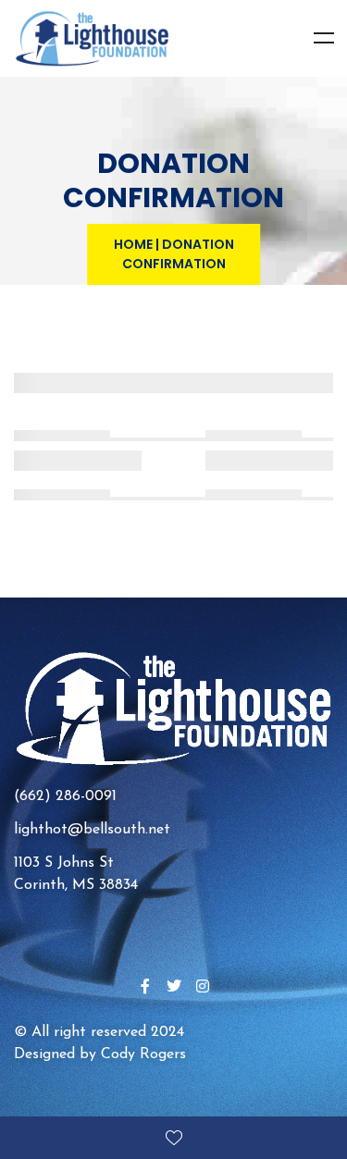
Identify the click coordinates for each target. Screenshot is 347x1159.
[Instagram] (202, 986)
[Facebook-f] (145, 986)
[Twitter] (174, 986)
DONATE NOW (173, 1137)
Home (133, 244)
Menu (324, 38)
